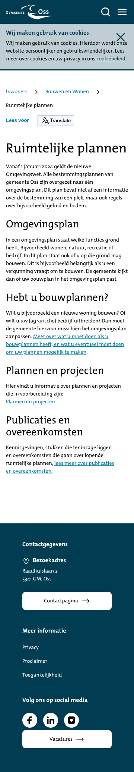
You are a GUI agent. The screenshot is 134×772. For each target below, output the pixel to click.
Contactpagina (61, 601)
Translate (60, 120)
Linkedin (50, 720)
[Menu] (122, 12)
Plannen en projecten (30, 402)
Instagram (71, 720)
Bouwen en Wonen (67, 92)
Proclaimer (34, 661)
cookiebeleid (110, 59)
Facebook (29, 720)
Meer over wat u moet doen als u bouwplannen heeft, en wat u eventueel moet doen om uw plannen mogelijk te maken (65, 344)
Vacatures (61, 739)
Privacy (30, 647)
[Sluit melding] (120, 37)
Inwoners (17, 92)
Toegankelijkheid (42, 675)
